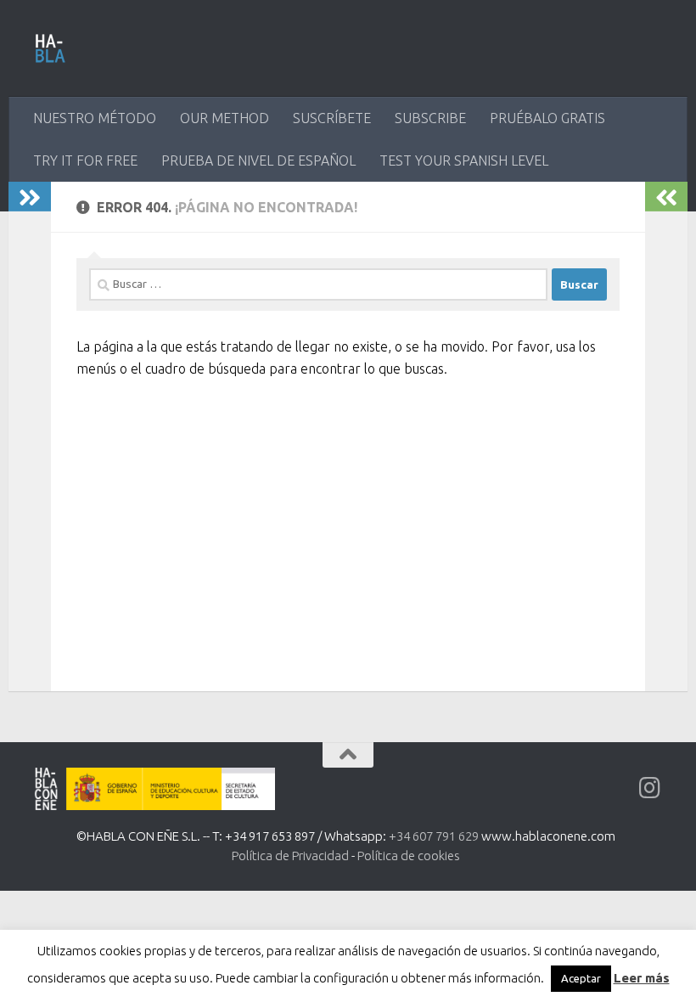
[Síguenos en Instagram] (650, 788)
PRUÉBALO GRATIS (547, 118)
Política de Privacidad (290, 855)
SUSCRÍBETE (332, 118)
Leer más (642, 978)
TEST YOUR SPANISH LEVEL (463, 160)
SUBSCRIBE (430, 118)
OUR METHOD (224, 118)
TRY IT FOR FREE (85, 160)
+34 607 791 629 (434, 836)
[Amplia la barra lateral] (29, 196)
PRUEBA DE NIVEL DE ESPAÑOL (258, 160)
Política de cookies (408, 855)
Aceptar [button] (581, 978)
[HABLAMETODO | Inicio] (50, 48)
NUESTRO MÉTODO (94, 118)
